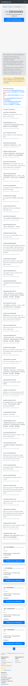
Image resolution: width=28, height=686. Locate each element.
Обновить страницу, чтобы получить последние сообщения (14, 19)
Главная (5, 7)
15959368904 (10, 588)
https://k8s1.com (16, 653)
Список (10, 7)
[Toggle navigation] (25, 2)
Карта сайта (18, 662)
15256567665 (11, 609)
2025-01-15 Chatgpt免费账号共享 (11, 103)
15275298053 (10, 547)
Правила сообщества (6, 665)
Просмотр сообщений (14, 561)
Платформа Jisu (6, 2)
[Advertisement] (14, 37)
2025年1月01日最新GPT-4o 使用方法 (12, 104)
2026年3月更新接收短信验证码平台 (15, 90)
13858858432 (11, 630)
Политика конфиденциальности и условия (6, 662)
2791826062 (8, 568)
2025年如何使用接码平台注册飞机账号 (12, 101)
